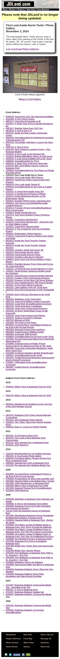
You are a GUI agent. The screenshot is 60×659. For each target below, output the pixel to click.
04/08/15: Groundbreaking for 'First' (22, 161)
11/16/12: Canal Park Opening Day (22, 219)
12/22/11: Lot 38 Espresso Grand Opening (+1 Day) (29, 269)
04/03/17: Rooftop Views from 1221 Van (24, 128)
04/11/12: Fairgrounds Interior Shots (23, 252)
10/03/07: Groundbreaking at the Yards (24, 355)
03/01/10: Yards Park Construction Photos (25, 315)
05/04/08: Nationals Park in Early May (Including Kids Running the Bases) (28, 507)
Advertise (45, 643)
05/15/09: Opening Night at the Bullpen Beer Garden (30, 481)
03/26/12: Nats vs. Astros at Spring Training (26, 427)
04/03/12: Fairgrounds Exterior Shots (23, 255)
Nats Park (31, 10)
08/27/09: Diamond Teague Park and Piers (25, 329)
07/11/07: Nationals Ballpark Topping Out (25, 592)
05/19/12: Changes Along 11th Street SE (24, 250)
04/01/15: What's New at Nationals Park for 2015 (28, 395)
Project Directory (13, 639)
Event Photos (12, 647)
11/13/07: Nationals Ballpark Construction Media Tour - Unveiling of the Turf (28, 586)
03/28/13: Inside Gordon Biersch (21, 212)
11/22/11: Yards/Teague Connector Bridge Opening (29, 276)
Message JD (46, 639)
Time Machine (43, 10)
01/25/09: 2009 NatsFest (17, 490)
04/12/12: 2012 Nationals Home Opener (24, 420)
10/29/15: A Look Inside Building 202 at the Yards (29, 159)
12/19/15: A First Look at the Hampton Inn (25, 154)
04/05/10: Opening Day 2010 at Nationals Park (27, 463)
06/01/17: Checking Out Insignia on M (23, 121)
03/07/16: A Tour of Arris (17, 147)
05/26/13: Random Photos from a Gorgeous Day (28, 201)
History (27, 647)
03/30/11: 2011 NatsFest (17, 445)
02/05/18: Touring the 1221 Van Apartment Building (29, 117)
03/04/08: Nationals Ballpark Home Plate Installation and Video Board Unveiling (25, 575)
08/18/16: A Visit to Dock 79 (19, 131)
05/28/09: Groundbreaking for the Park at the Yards (30, 337)
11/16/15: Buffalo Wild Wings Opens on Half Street (29, 156)
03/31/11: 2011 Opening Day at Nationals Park (27, 443)
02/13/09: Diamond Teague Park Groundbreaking (29, 488)
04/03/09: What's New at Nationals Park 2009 (27, 486)
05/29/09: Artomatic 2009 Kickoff (21, 334)
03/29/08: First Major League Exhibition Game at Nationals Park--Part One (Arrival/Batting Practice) (30, 535)
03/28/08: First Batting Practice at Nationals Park (29, 539)
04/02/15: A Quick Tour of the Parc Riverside (27, 163)
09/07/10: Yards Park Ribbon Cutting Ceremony (28, 301)
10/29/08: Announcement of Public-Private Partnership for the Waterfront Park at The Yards (29, 345)
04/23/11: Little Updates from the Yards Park (26, 287)
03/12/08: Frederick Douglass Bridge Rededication (29, 353)
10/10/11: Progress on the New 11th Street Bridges (29, 280)
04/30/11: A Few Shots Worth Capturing (24, 285)
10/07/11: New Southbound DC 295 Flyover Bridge (29, 283)
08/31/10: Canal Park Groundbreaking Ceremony (29, 304)
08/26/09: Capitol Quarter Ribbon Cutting (25, 332)
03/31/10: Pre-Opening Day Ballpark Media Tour (28, 465)
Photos (12, 10)
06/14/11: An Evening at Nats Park (22, 435)
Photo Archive (12, 643)
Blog (5, 10)
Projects (21, 10)
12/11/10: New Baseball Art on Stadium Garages (28, 454)
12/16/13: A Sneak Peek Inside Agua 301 (25, 191)
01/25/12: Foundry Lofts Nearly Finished (24, 257)
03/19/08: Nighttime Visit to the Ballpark (24, 562)
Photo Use (45, 647)
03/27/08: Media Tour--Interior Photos (23, 551)
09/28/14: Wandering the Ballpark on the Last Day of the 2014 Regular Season (29, 405)
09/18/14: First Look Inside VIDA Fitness (24, 177)
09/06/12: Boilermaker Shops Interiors (24, 234)
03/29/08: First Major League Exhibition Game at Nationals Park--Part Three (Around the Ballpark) (29, 526)
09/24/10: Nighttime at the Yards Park (23, 299)
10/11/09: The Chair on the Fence (21, 322)
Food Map (28, 639)
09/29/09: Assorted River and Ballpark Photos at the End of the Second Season (28, 326)
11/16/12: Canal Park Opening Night (22, 227)
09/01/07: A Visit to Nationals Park (22, 590)
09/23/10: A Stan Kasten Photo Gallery (24, 456)
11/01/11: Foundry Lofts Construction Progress (28, 278)
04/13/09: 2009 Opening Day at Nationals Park (27, 483)
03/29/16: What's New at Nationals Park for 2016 (28, 387)
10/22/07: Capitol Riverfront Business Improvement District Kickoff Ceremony (30, 359)
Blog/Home (11, 635)
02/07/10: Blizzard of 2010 (18, 320)
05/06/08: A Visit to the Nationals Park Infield (27, 504)
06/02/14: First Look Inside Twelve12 (23, 184)
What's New (29, 643)
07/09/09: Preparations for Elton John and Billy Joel (30, 479)
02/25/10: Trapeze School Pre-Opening (24, 318)
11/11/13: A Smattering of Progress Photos (26, 194)
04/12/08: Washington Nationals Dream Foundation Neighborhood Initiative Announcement (30, 516)
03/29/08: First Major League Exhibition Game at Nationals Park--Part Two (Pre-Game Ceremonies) (29, 530)
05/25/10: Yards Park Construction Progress (27, 308)
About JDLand (47, 635)
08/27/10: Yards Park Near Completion (24, 306)
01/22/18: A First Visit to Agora (20, 119)
